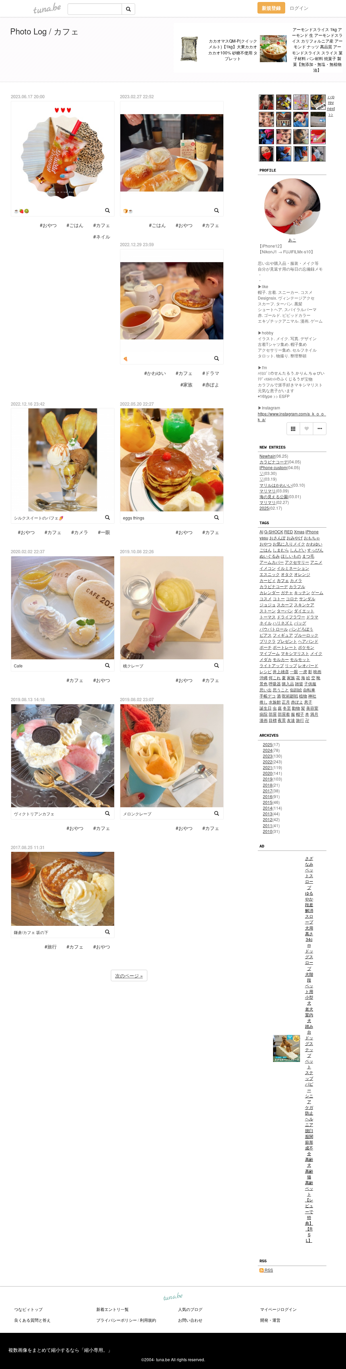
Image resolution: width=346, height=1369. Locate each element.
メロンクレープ (137, 813)
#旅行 (51, 946)
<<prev (331, 99)
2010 (267, 831)
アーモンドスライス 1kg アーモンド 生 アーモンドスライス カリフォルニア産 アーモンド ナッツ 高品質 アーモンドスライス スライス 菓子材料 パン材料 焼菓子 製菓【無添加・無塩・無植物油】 (317, 49)
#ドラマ (210, 373)
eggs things (133, 518)
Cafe (18, 665)
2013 (267, 813)
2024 (267, 750)
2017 (267, 790)
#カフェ (101, 225)
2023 (267, 756)
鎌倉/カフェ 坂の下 (31, 932)
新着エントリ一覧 (112, 1309)
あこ (292, 240)
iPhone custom (273, 467)
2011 (267, 825)
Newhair (267, 456)
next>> (331, 111)
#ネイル (101, 236)
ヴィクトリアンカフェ (34, 813)
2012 (267, 819)
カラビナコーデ (274, 461)
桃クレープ (133, 665)
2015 (267, 802)
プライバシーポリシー (116, 1320)
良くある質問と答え (32, 1320)
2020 (267, 773)
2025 (264, 508)
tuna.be (172, 1297)
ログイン (299, 7)
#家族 (186, 384)
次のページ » (129, 975)
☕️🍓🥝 (21, 210)
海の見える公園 (274, 496)
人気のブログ (190, 1309)
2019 (267, 779)
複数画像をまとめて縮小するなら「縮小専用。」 (60, 1349)
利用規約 (148, 1320)
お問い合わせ (190, 1320)
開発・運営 (270, 1320)
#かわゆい (155, 373)
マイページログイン (278, 1309)
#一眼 (104, 532)
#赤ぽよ (210, 384)
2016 (267, 796)
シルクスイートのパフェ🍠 (39, 518)
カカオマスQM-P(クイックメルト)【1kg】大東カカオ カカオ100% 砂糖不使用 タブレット (232, 49)
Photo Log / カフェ (44, 31)
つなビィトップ (28, 1309)
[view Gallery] (293, 428)
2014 (267, 808)
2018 (267, 785)
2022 (267, 761)
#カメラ (79, 532)
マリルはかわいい (276, 485)
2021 (267, 767)
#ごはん (75, 225)
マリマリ (268, 490)
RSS (268, 1270)
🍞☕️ (128, 210)
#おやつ (48, 225)
